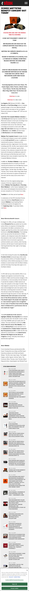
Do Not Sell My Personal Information (15, 580)
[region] (14, 579)
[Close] (27, 570)
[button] (26, 3)
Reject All (14, 584)
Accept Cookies (14, 588)
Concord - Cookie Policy (14, 577)
